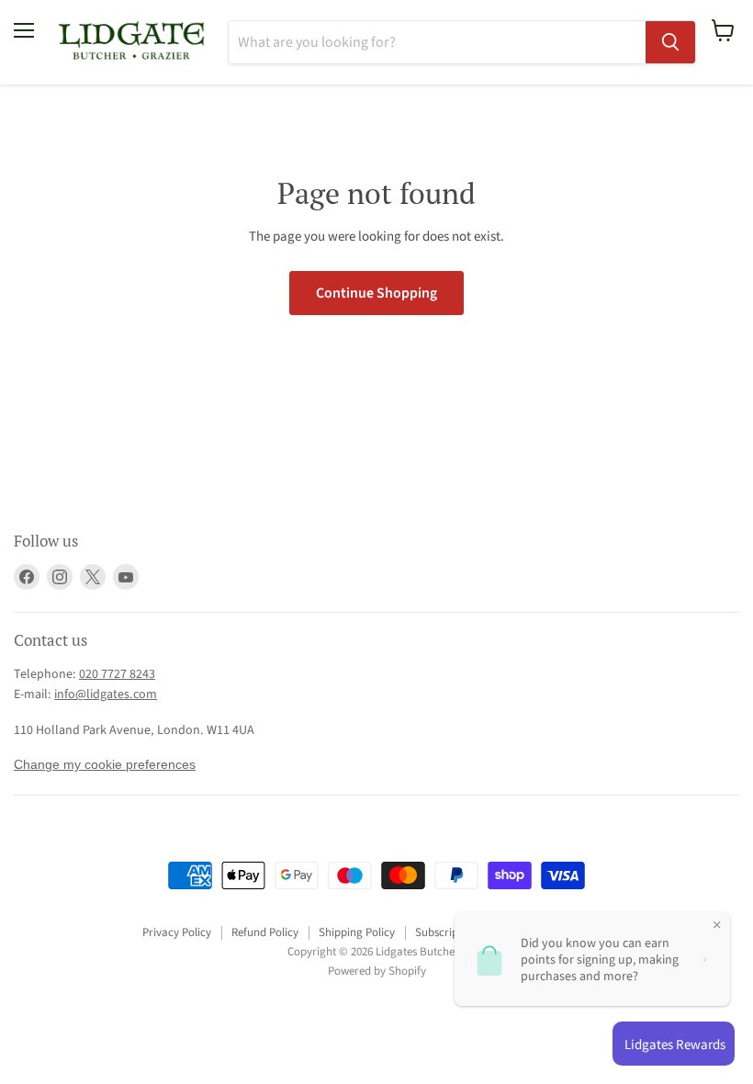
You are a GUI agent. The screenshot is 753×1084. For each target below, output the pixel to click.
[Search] (670, 42)
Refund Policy (264, 932)
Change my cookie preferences (105, 764)
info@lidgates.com (105, 694)
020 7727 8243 (117, 674)
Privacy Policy (176, 932)
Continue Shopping (376, 293)
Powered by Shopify (377, 971)
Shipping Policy (357, 932)
